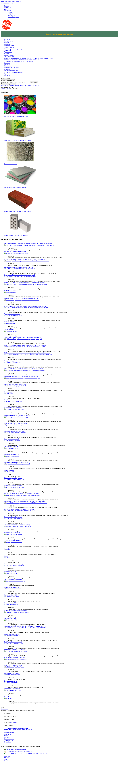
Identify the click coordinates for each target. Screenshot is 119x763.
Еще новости (4, 709)
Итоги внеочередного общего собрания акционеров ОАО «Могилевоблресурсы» (28, 243)
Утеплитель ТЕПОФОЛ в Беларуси (14, 649)
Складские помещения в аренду (13, 579)
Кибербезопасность (10, 290)
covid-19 (6, 548)
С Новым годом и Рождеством (13, 478)
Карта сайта (7, 75)
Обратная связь (8, 740)
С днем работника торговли (12, 540)
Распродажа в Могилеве (11, 673)
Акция (6, 556)
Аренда (6, 42)
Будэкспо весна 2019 (10, 603)
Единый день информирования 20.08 (15, 251)
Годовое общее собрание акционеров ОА (16, 462)
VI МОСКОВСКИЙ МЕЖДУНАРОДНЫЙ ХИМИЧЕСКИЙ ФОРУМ (25, 626)
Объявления (7, 66)
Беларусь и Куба (9, 321)
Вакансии (7, 64)
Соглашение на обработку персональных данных (18, 61)
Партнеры (7, 63)
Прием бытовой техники (11, 634)
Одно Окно (7, 742)
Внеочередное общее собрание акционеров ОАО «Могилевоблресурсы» (25, 259)
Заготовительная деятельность (59, 34)
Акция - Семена (9, 470)
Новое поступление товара (12, 532)
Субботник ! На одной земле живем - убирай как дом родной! (22, 337)
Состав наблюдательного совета (13, 72)
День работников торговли (12, 314)
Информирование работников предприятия (17, 415)
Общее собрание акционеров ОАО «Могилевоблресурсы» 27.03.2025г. (25, 345)
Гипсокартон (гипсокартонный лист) (15, 187)
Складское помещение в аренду (13, 564)
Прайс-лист (7, 10)
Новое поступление (10, 571)
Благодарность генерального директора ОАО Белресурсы (21, 376)
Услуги (6, 9)
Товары (6, 6)
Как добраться (8, 41)
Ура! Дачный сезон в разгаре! (13, 642)
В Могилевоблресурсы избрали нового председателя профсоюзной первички (27, 353)
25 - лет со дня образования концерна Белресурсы (19, 509)
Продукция (7, 7)
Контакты (7, 39)
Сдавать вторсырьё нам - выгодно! (14, 431)
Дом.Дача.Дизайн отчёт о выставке (14, 657)
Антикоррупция (9, 45)
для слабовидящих (13, 17)
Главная (3, 88)
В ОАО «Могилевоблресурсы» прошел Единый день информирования (25, 306)
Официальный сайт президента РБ (16, 749)
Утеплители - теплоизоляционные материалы (17, 140)
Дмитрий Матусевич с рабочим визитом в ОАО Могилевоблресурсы (24, 501)
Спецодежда (8, 392)
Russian (10, 12)
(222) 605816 (13, 722)
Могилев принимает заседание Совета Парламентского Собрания (23, 368)
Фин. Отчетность (9, 56)
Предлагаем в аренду (10, 681)
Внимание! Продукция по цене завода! (15, 610)
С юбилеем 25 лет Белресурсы (13, 517)
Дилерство (7, 69)
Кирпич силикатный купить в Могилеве (16, 235)
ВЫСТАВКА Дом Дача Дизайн (13, 665)
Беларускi (10, 13)
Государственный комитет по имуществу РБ (19, 751)
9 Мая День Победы (10, 329)
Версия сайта (12, 15)
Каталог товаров (9, 732)
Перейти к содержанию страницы (11, 1)
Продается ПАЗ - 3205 (10, 595)
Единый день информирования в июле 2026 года (18, 267)
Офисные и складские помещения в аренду (17, 524)
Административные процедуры (13, 49)
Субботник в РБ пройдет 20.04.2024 (15, 384)
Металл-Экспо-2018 (10, 618)
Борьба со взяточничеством (12, 400)
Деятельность (8, 52)
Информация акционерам (11, 67)
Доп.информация (9, 55)
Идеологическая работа (11, 70)
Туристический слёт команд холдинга (15, 423)
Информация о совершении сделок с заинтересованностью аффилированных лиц (28, 58)
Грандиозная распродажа (11, 454)
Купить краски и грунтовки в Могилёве (16, 116)
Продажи (7, 44)
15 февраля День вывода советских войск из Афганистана (21, 493)
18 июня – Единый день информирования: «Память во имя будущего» (25, 282)
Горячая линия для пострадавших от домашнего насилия (21, 298)
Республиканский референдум (13, 485)
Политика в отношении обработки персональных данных (21, 59)
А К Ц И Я (7, 696)
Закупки (6, 53)
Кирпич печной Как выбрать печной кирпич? (18, 211)
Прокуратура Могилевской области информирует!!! (19, 275)
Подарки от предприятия (11, 361)
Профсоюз (7, 74)
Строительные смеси (10, 164)
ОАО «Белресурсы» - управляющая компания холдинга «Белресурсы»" (27, 753)
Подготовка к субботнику (12, 688)
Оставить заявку (9, 47)
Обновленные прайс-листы (12, 587)
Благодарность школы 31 (11, 439)
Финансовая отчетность (11, 446)
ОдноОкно (7, 50)
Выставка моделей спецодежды (13, 407)
